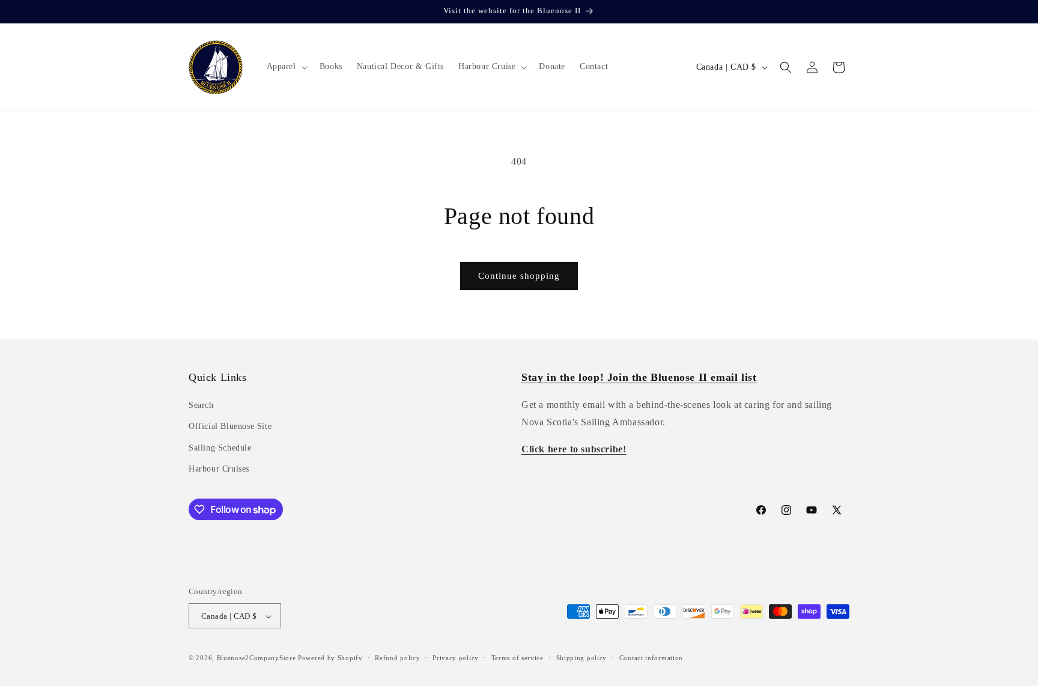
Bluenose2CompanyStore (256, 658)
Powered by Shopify (330, 658)
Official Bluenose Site (230, 426)
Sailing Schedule (220, 447)
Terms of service (517, 657)
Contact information (651, 657)
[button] (286, 66)
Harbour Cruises (219, 468)
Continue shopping (519, 276)
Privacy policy (455, 657)
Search (201, 405)
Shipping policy (581, 657)
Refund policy (397, 657)
